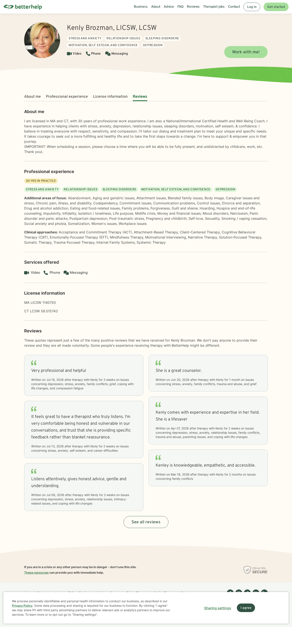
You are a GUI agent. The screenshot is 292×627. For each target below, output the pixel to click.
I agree (245, 608)
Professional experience (67, 96)
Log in (252, 7)
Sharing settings (217, 608)
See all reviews (146, 522)
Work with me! (246, 52)
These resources (36, 572)
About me (32, 96)
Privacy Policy (22, 605)
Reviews (140, 96)
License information (110, 96)
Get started (276, 7)
